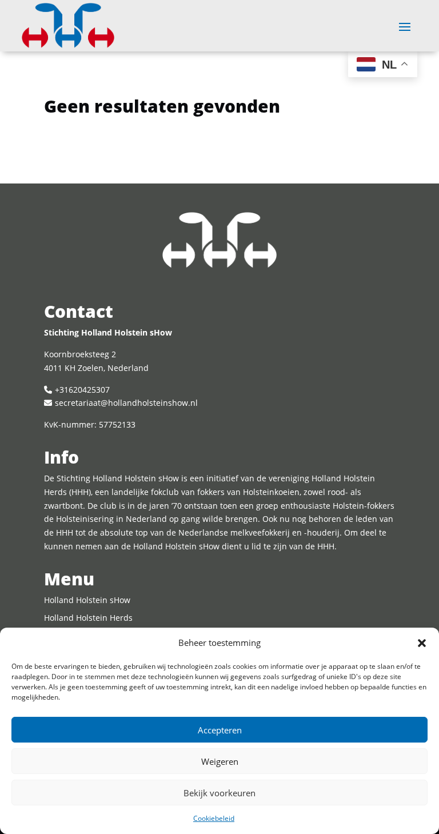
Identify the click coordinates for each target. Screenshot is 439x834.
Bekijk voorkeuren (219, 793)
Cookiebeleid (213, 818)
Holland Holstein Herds (88, 617)
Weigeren (219, 761)
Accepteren (220, 730)
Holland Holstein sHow (87, 599)
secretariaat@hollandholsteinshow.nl (126, 402)
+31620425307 (82, 389)
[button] (422, 643)
